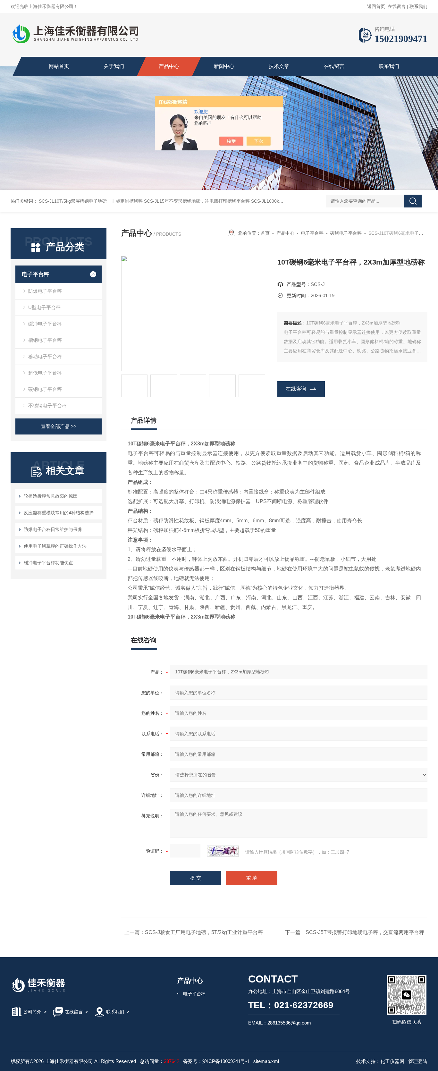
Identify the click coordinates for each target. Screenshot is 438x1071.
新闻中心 (224, 66)
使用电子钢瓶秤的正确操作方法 (55, 546)
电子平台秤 (35, 274)
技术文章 (279, 66)
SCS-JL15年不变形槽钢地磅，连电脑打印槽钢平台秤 (197, 201)
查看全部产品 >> (59, 426)
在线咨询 (296, 389)
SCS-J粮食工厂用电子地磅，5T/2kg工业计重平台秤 (204, 932)
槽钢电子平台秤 (45, 340)
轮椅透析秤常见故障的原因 (51, 496)
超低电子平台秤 (45, 372)
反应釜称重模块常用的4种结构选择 (59, 512)
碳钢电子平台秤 (45, 389)
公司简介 (32, 1011)
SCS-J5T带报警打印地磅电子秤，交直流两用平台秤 (365, 932)
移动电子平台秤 (45, 356)
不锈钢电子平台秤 (47, 405)
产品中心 (169, 66)
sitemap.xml (266, 1061)
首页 (265, 233)
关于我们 (114, 66)
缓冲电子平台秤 (45, 323)
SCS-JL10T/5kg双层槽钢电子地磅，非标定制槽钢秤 (91, 201)
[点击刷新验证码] (223, 851)
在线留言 (397, 6)
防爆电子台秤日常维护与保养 (53, 529)
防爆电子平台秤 (45, 291)
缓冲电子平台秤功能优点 (48, 562)
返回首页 (376, 6)
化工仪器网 (392, 1061)
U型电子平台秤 (44, 307)
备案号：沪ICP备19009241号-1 (216, 1061)
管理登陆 (417, 1061)
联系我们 (418, 6)
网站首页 (59, 66)
